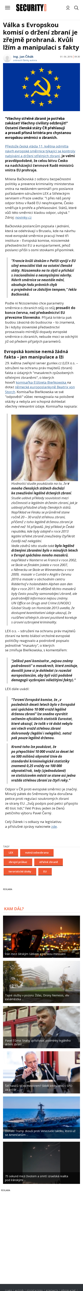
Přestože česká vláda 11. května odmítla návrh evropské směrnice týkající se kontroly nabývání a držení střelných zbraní (40, 151)
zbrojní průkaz (18, 862)
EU (45, 871)
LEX (11, 852)
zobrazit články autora (25, 60)
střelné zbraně (48, 862)
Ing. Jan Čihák (23, 56)
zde (54, 826)
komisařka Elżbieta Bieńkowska (41, 382)
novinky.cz (23, 217)
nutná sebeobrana (37, 852)
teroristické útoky (20, 871)
